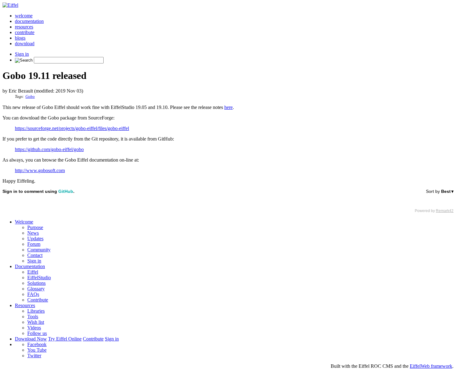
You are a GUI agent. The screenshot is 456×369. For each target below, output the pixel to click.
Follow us (37, 333)
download (24, 43)
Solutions (36, 283)
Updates (35, 238)
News (33, 233)
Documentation (30, 266)
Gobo (30, 96)
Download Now (31, 338)
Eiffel (32, 272)
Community (39, 249)
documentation (29, 21)
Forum (33, 244)
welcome (24, 15)
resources (24, 26)
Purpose (35, 227)
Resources (25, 305)
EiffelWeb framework (431, 366)
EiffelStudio (39, 277)
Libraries (36, 311)
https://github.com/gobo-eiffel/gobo (49, 149)
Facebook (37, 344)
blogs (20, 38)
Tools (32, 316)
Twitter (34, 355)
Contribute (37, 299)
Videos (34, 327)
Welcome (24, 221)
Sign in (22, 54)
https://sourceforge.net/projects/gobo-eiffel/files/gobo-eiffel (72, 128)
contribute (24, 32)
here (228, 107)
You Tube (37, 350)
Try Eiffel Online (65, 338)
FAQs (33, 294)
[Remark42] (228, 201)
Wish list (35, 322)
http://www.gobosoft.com (40, 170)
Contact (34, 255)
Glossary (36, 288)
